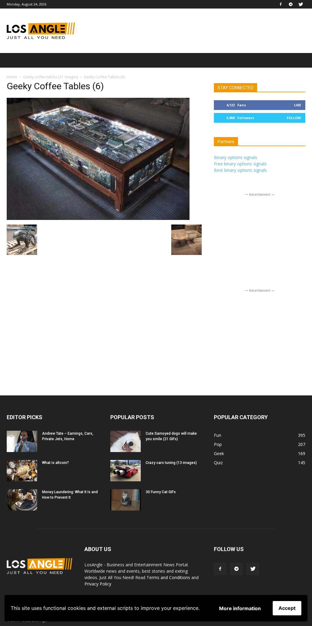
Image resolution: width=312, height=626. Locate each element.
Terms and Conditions (168, 577)
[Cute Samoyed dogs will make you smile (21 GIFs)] (125, 441)
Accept (287, 608)
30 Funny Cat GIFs (161, 492)
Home (12, 77)
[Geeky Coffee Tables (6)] (98, 218)
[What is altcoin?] (22, 470)
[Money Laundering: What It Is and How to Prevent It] (22, 500)
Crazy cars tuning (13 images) (171, 463)
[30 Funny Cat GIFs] (125, 500)
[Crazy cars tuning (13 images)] (125, 470)
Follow (294, 117)
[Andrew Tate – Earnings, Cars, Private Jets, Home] (22, 441)
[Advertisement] (194, 31)
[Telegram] (290, 4)
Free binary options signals (240, 164)
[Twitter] (300, 4)
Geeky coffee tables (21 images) (50, 77)
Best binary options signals (240, 170)
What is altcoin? (55, 463)
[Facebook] (280, 4)
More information (240, 608)
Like (297, 105)
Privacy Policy (97, 584)
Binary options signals (235, 157)
